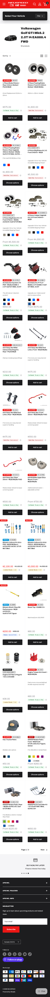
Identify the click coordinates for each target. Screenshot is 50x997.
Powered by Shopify (9, 992)
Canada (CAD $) (9, 942)
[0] (45, 4)
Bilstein (6, 539)
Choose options (12, 183)
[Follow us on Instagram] (20, 954)
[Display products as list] (46, 56)
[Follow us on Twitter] (9, 954)
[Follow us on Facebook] (4, 954)
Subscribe (11, 929)
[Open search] (34, 4)
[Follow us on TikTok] (30, 954)
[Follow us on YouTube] (25, 954)
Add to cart (12, 118)
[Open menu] (4, 4)
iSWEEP (31, 737)
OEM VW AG (7, 669)
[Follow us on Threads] (15, 954)
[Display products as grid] (42, 56)
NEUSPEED (7, 80)
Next (42, 850)
